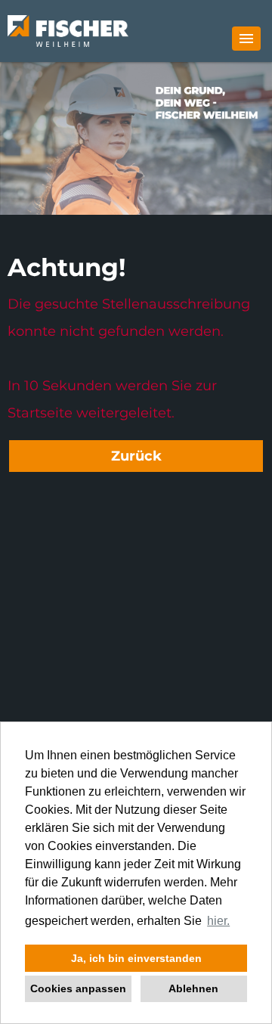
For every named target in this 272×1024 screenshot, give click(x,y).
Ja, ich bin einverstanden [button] (136, 958)
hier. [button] (218, 920)
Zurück (136, 456)
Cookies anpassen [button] (78, 988)
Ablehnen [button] (193, 988)
